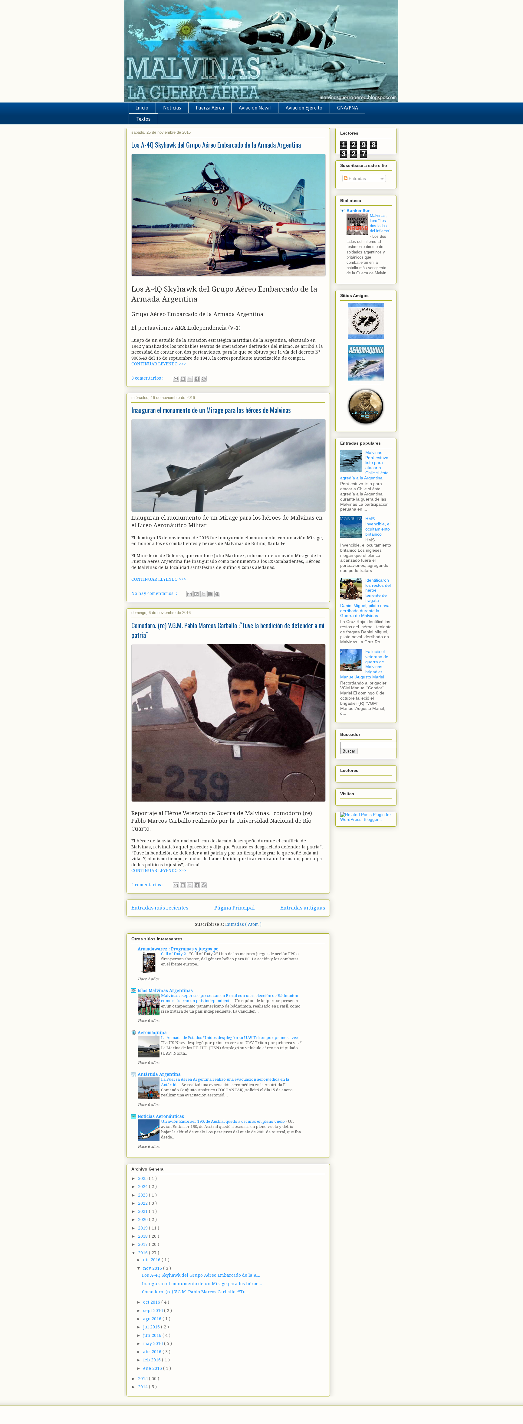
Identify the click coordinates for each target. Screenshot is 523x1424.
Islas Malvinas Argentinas (165, 990)
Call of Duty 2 (174, 954)
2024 (143, 1186)
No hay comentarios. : (154, 593)
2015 (143, 1378)
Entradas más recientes (159, 908)
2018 (143, 1236)
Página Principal (234, 908)
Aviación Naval (255, 108)
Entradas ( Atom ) (243, 924)
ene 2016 (153, 1368)
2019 (143, 1228)
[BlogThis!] (183, 379)
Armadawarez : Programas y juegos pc (178, 948)
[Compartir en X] (190, 379)
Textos (143, 119)
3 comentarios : (148, 378)
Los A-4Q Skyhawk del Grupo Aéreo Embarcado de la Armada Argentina (216, 144)
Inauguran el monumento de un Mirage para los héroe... (202, 1283)
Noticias (172, 108)
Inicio (142, 108)
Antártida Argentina (159, 1074)
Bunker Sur (358, 210)
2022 (143, 1203)
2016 (143, 1252)
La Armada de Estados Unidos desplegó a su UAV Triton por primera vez (230, 1037)
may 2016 (153, 1343)
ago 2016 (153, 1318)
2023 (143, 1195)
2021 (143, 1211)
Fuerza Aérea (210, 108)
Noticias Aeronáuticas (161, 1116)
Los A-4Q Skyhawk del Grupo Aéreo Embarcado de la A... (201, 1275)
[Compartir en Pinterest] (204, 379)
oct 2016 (152, 1302)
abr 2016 (153, 1351)
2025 (143, 1178)
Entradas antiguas (302, 908)
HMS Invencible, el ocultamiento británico (377, 526)
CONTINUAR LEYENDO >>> (158, 363)
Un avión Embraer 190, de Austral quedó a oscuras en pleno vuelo (223, 1121)
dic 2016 (152, 1259)
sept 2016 (153, 1310)
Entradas (356, 178)
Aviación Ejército (304, 108)
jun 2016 (153, 1335)
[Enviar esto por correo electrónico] (176, 379)
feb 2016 (152, 1359)
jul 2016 (152, 1326)
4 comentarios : (148, 884)
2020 (143, 1219)
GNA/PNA (347, 108)
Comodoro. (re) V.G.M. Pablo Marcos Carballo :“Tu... (195, 1291)
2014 (143, 1386)
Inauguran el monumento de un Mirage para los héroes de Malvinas (211, 410)
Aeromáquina (152, 1032)
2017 (143, 1244)
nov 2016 (153, 1268)
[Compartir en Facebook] (197, 379)
